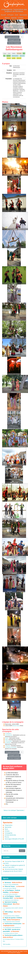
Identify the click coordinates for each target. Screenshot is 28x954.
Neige (6, 739)
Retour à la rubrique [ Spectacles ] (14, 810)
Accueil (3, 15)
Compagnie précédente (12, 37)
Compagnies (8, 833)
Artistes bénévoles (10, 835)
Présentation (8, 825)
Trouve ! (22, 850)
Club (16, 15)
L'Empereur (7, 745)
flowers (7, 738)
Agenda (14, 18)
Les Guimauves (8, 735)
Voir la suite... (7, 944)
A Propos (10, 15)
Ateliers (7, 18)
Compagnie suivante (14, 40)
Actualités (6, 857)
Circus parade (8, 741)
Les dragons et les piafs (10, 747)
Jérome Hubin (16, 725)
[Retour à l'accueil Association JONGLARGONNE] (14, 2)
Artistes (7, 831)
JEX (18, 951)
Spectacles (23, 15)
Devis (6, 829)
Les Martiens (8, 733)
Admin (21, 951)
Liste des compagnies (14, 43)
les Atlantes (8, 742)
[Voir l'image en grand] (14, 293)
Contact (20, 18)
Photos (7, 837)
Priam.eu (18, 952)
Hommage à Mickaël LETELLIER (14, 839)
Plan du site (14, 951)
